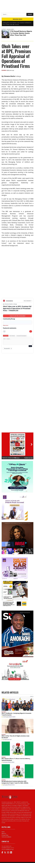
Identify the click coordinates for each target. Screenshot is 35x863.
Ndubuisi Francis (11, 784)
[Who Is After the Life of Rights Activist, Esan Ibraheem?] (17, 726)
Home (3, 831)
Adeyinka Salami (12, 716)
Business (4, 70)
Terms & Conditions (6, 837)
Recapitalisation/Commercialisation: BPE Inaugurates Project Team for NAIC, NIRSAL (15, 782)
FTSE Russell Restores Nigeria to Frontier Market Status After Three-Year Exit (21, 33)
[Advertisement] (17, 285)
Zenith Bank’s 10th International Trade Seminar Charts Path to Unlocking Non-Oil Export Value (16, 23)
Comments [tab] (6, 335)
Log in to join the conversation (17, 315)
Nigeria (4, 734)
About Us (4, 833)
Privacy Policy (5, 835)
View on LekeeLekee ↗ (27, 300)
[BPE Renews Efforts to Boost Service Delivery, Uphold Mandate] (17, 749)
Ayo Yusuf (9, 739)
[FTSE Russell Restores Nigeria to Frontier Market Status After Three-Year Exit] (5, 34)
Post (30, 346)
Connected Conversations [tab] (21, 335)
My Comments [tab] (12, 335)
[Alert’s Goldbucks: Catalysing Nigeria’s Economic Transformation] (17, 703)
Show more (5, 325)
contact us (8, 849)
